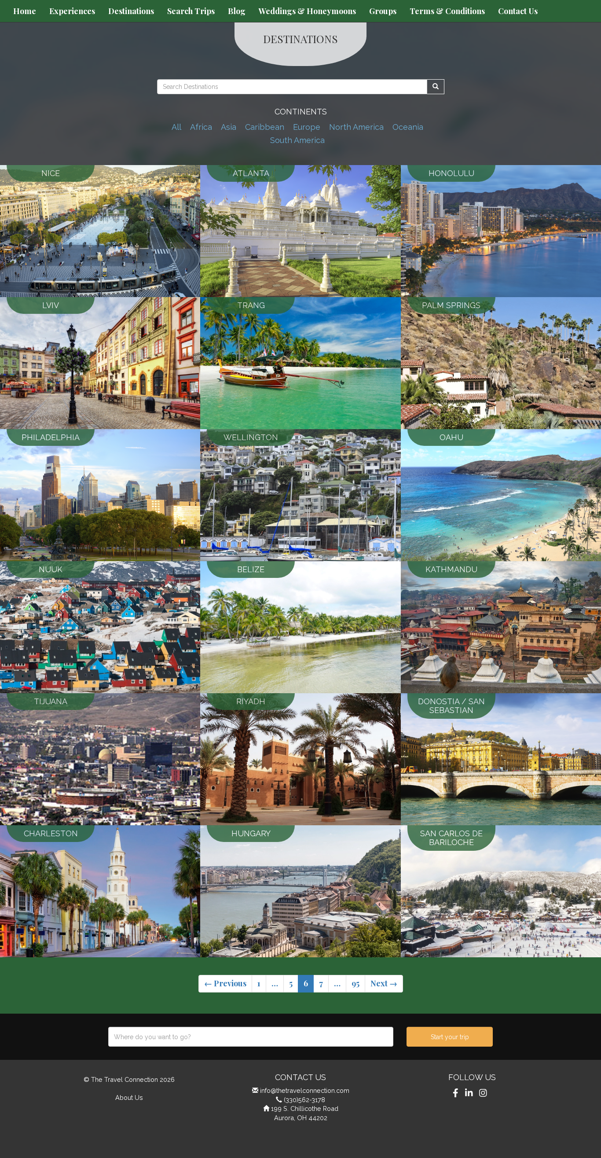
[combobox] (250, 1037)
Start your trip (450, 1036)
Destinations (131, 11)
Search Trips (191, 11)
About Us (129, 1097)
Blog (237, 11)
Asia (228, 127)
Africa (201, 127)
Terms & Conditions (447, 11)
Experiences (72, 11)
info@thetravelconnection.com (304, 1090)
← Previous (225, 983)
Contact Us (518, 11)
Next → (383, 983)
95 (355, 983)
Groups (382, 11)
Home (24, 11)
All (176, 127)
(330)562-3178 (304, 1099)
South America (297, 140)
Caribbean (264, 127)
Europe (306, 127)
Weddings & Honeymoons (307, 11)
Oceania (407, 127)
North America (356, 127)
